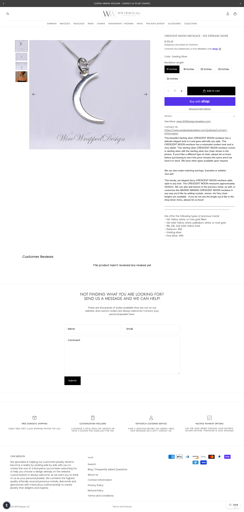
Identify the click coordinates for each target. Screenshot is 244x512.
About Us (93, 474)
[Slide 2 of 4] (21, 57)
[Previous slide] (33, 94)
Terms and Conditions (101, 495)
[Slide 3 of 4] (21, 66)
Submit (72, 380)
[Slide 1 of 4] (21, 46)
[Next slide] (146, 94)
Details (168, 116)
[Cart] (235, 13)
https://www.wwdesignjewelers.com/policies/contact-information (196, 132)
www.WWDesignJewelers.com (193, 121)
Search (92, 464)
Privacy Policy (95, 485)
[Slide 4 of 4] (21, 76)
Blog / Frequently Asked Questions (107, 469)
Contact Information (100, 480)
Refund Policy (95, 490)
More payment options (200, 109)
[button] (7, 505)
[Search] (7, 13)
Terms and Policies (122, 506)
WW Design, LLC (22, 506)
